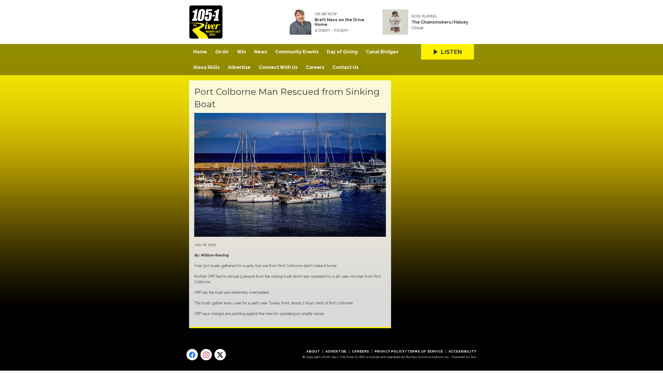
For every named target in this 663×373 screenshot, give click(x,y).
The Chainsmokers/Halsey (440, 22)
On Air (222, 51)
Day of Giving (342, 51)
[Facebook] (192, 354)
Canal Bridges (382, 51)
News (260, 51)
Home (200, 51)
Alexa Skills (206, 67)
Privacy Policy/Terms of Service (408, 351)
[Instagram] (206, 354)
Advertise (239, 67)
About (313, 351)
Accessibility (463, 351)
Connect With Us (278, 67)
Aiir (473, 357)
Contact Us (345, 67)
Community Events (297, 51)
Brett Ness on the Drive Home (339, 22)
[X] (220, 354)
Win (241, 51)
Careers (315, 67)
